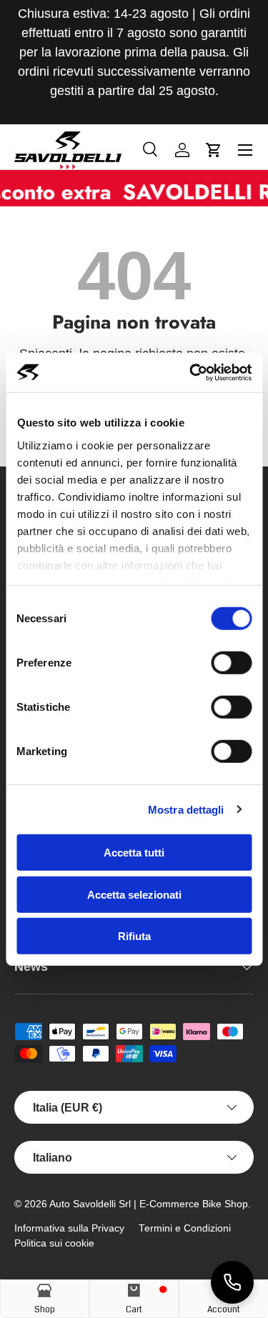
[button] (213, 150)
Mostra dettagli (186, 809)
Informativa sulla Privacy (69, 1228)
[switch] (231, 662)
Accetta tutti (134, 853)
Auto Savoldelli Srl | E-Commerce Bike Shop (148, 1204)
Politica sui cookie (54, 1243)
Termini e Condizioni (185, 1228)
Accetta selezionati (134, 894)
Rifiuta (134, 936)
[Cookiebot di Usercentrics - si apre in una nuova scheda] (191, 372)
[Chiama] (232, 1282)
